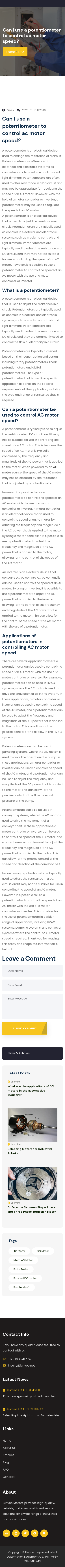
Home (10, 52)
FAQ (21, 52)
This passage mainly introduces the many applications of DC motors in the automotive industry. (31, 1396)
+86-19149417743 (20, 1359)
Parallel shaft (22, 1287)
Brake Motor (21, 1269)
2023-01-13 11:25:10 (33, 110)
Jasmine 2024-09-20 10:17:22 (25, 1409)
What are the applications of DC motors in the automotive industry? (31, 1090)
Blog (6, 1462)
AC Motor (19, 1251)
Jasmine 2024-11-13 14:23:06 (24, 1390)
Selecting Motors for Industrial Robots (30, 1151)
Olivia (10, 110)
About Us (9, 1448)
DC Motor (43, 1251)
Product (8, 1455)
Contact (9, 1477)
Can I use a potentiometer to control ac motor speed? (32, 35)
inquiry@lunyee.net (21, 1365)
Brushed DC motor (25, 1278)
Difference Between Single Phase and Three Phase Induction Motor (32, 1209)
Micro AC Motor (23, 1260)
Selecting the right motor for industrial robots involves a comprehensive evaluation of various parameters (31, 1415)
